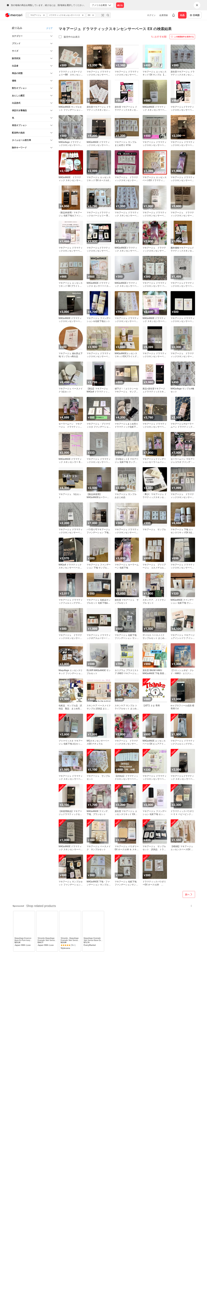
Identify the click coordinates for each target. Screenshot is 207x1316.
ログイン (151, 15)
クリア (49, 28)
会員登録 (163, 15)
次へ (187, 894)
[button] (44, 15)
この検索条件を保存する (184, 36)
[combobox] (68, 15)
